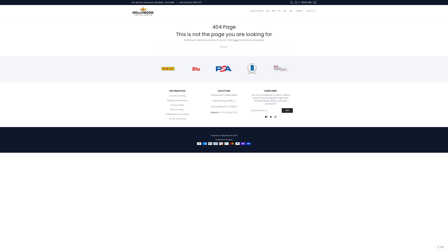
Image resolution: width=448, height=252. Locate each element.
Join (287, 110)
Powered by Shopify (224, 139)
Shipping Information (177, 100)
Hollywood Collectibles (220, 135)
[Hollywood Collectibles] (143, 11)
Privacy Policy (177, 105)
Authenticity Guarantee (177, 114)
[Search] (292, 2)
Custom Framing (177, 95)
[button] (303, 2)
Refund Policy (177, 109)
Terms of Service (177, 118)
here (235, 40)
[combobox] (224, 46)
